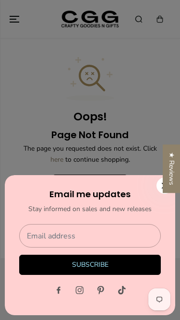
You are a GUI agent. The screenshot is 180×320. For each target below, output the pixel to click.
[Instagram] (79, 290)
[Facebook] (58, 290)
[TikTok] (121, 290)
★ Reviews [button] (171, 168)
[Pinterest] (100, 290)
